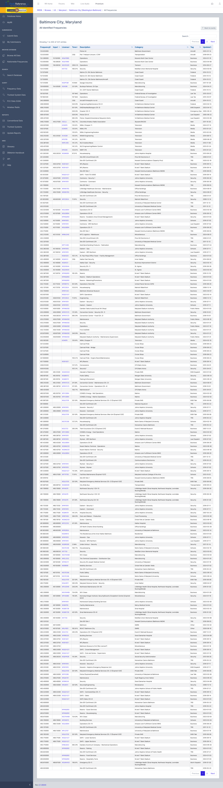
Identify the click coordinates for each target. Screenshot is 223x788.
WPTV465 (65, 245)
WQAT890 (65, 58)
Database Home (14, 16)
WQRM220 (65, 446)
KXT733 (64, 69)
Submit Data (12, 36)
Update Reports (14, 133)
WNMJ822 (65, 745)
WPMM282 (66, 308)
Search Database (14, 75)
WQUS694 (65, 210)
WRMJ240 (65, 234)
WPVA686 (65, 596)
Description (85, 47)
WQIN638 (65, 153)
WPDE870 (65, 720)
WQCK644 (65, 266)
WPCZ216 (65, 523)
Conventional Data (15, 121)
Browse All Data (13, 55)
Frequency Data (14, 89)
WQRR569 (65, 544)
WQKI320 (65, 256)
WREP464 (65, 516)
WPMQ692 (65, 217)
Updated (206, 47)
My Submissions (14, 42)
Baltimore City (75, 10)
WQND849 (65, 485)
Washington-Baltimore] (91, 10)
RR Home (48, 4)
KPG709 (64, 139)
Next (213, 41)
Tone (74, 47)
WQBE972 (65, 376)
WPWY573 (65, 312)
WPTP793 (65, 474)
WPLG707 (65, 731)
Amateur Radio (13, 107)
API (8, 159)
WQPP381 (65, 83)
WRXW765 (65, 189)
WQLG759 (65, 400)
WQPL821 (65, 164)
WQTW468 (66, 555)
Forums (62, 4)
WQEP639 (65, 657)
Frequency (45, 47)
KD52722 (65, 428)
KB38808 (65, 565)
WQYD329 (65, 65)
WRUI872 (65, 685)
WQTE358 (65, 421)
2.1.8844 (42, 785)
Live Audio (85, 4)
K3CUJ (64, 122)
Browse (48, 10)
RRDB (39, 10)
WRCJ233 (65, 558)
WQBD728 (65, 609)
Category (139, 47)
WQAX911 (65, 583)
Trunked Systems (14, 127)
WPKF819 (65, 178)
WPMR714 (65, 284)
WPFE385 (65, 674)
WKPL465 (65, 143)
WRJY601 (65, 628)
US (55, 10)
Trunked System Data (16, 95)
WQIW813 (65, 534)
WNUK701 (65, 678)
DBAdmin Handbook (15, 153)
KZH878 (64, 125)
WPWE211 (65, 562)
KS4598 (64, 86)
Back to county (210, 28)
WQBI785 (65, 605)
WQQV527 (65, 175)
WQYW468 (66, 592)
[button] (212, 4)
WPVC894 (65, 393)
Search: (185, 36)
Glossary (10, 146)
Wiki (72, 4)
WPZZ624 (65, 199)
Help (9, 165)
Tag (192, 47)
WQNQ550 (65, 520)
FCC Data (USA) (14, 101)
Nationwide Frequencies (17, 62)
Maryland (63, 10)
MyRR (9, 22)
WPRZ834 (65, 530)
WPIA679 (65, 488)
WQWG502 (66, 372)
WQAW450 (66, 762)
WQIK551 (65, 259)
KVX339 (64, 136)
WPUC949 (65, 587)
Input (55, 47)
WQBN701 (65, 513)
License (65, 47)
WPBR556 (65, 635)
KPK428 (64, 150)
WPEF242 (65, 291)
